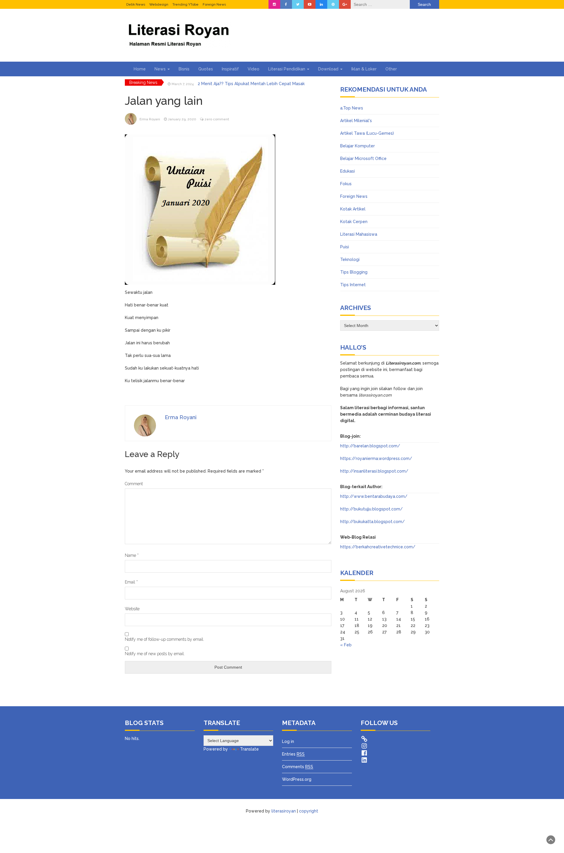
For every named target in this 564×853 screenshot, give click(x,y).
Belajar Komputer (357, 146)
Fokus (346, 183)
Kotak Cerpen (353, 221)
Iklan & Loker (364, 69)
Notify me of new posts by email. (155, 653)
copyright (308, 811)
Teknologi (350, 259)
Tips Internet (353, 284)
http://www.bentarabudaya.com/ (373, 496)
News (161, 69)
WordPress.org (296, 779)
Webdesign (158, 4)
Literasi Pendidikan (287, 69)
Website (132, 608)
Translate (249, 749)
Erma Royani (150, 119)
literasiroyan (283, 811)
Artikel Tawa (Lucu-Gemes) (367, 133)
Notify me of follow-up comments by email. (164, 639)
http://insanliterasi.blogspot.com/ (374, 471)
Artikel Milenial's (356, 120)
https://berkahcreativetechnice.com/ (377, 546)
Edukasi (347, 171)
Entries (293, 754)
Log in (288, 741)
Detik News (135, 4)
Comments (297, 766)
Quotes (205, 69)
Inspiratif (230, 69)
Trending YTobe (185, 4)
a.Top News (351, 108)
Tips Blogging (353, 272)
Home (140, 69)
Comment (134, 483)
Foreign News (214, 4)
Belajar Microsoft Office (363, 158)
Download (329, 69)
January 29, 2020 (182, 119)
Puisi (344, 247)
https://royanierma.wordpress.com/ (376, 458)
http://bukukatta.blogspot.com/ (372, 521)
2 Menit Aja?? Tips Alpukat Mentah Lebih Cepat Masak (251, 82)
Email (131, 582)
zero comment (216, 119)
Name (132, 555)
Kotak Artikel (352, 209)
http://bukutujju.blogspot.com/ (371, 509)
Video (253, 69)
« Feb (346, 645)
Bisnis (184, 69)
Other (391, 69)
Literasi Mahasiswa (358, 234)
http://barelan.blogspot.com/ (370, 446)
